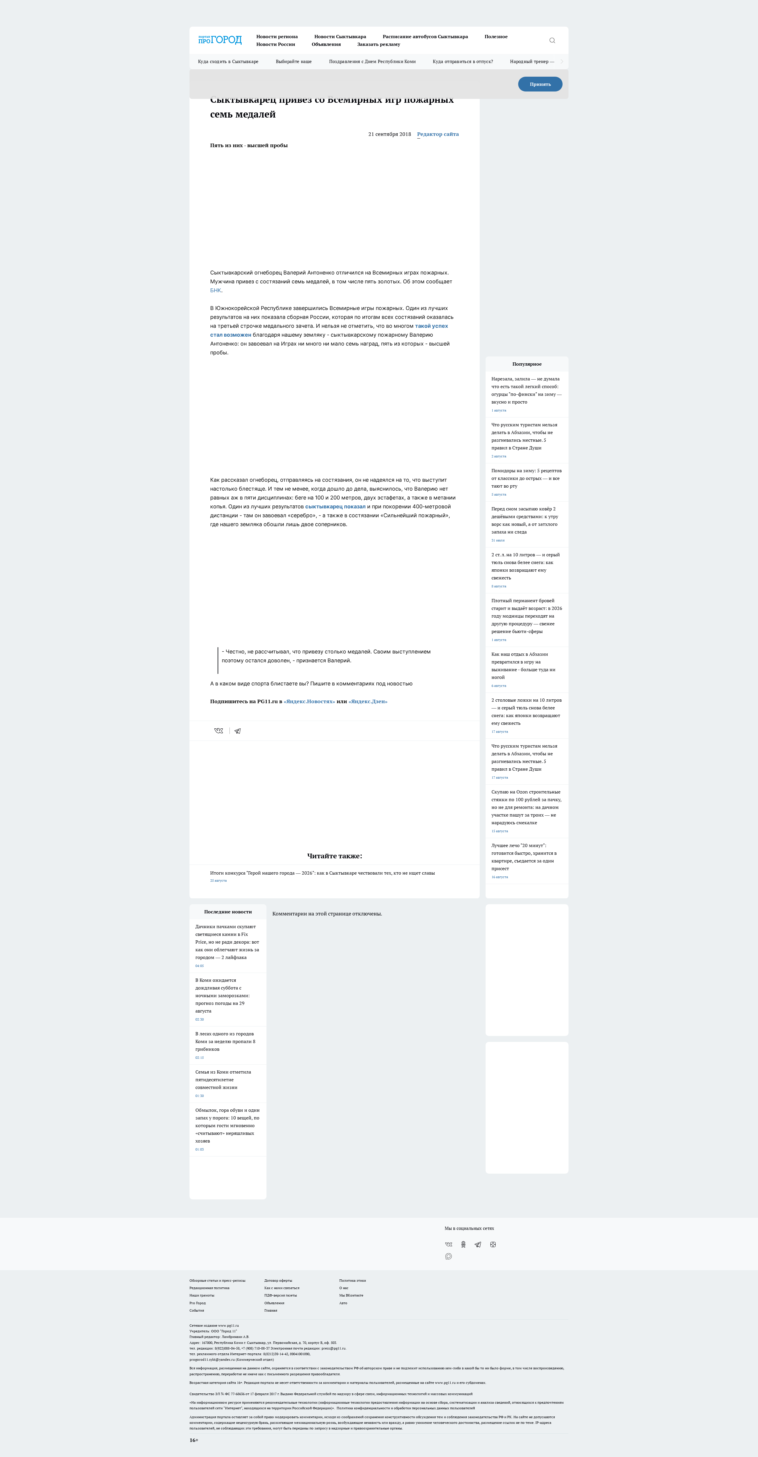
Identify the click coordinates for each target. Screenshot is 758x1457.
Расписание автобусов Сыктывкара (425, 36)
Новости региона (277, 36)
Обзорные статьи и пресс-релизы (217, 1280)
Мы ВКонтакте (351, 1295)
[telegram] (239, 731)
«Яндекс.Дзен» (368, 701)
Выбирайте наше (294, 61)
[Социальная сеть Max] (448, 1256)
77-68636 (238, 1394)
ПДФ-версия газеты (280, 1295)
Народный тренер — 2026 (538, 61)
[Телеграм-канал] (478, 1244)
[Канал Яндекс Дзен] (493, 1244)
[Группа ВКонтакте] (448, 1244)
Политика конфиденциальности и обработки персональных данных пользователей (406, 1408)
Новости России (275, 44)
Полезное (496, 36)
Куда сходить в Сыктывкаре (228, 61)
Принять (540, 84)
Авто (343, 1303)
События (197, 1310)
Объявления (326, 44)
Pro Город (198, 1303)
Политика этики (352, 1280)
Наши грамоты (202, 1295)
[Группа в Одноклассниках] (463, 1244)
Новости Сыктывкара (340, 36)
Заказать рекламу (378, 44)
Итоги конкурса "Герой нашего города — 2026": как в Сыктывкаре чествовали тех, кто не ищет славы (322, 876)
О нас (344, 1288)
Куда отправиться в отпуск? (463, 61)
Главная (270, 1310)
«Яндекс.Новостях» (309, 701)
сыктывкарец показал (335, 506)
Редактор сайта (438, 134)
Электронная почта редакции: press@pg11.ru (308, 1348)
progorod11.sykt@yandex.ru (212, 1359)
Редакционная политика (209, 1288)
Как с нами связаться (281, 1288)
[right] (561, 61)
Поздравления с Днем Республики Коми (372, 61)
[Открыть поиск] (552, 40)
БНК (215, 290)
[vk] (219, 731)
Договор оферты (278, 1280)
